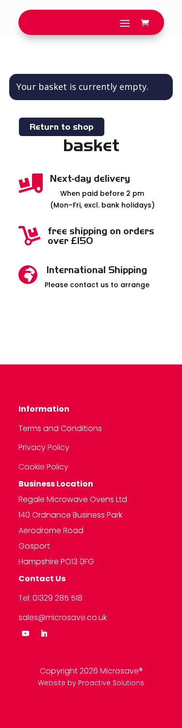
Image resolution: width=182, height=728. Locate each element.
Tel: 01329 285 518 (50, 598)
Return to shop (62, 127)
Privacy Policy (43, 447)
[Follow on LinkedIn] (44, 633)
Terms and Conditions (60, 428)
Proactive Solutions (111, 683)
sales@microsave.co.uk (62, 617)
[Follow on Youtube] (25, 633)
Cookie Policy (43, 466)
